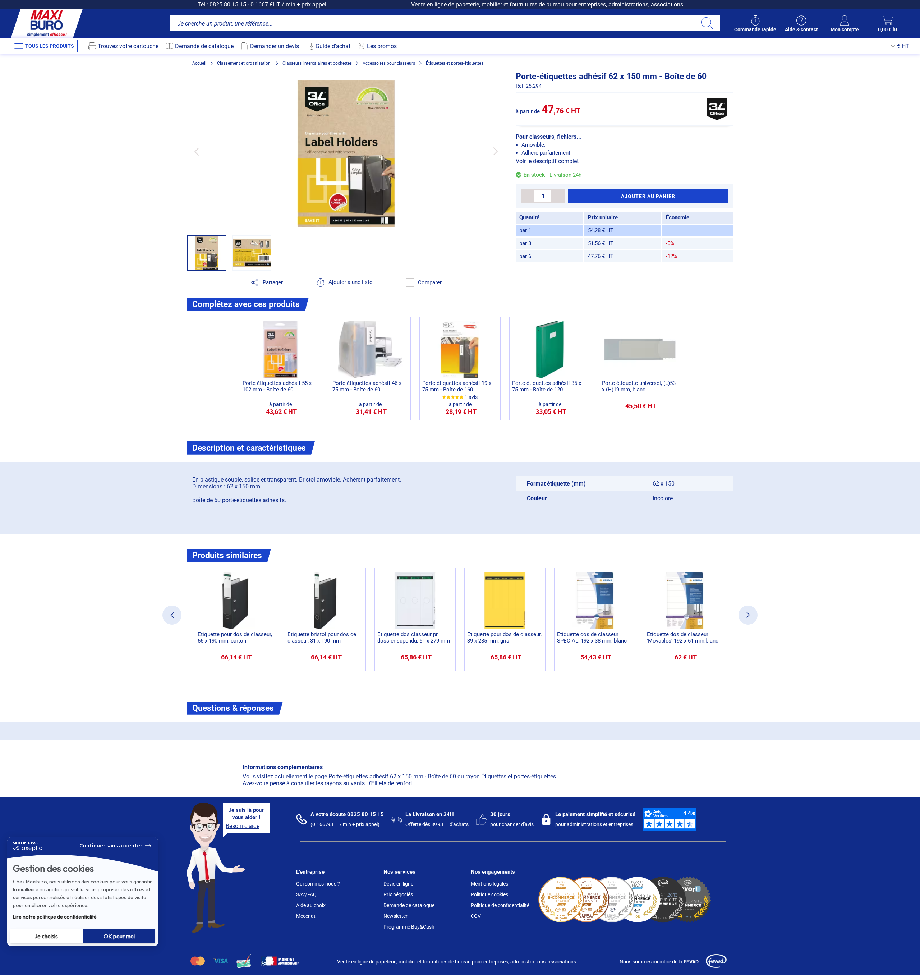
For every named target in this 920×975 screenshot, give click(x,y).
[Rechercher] (707, 23)
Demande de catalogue (408, 905)
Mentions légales (489, 884)
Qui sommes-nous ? (318, 884)
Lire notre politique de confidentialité (55, 917)
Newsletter (395, 916)
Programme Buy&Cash (408, 927)
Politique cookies (489, 894)
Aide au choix (311, 905)
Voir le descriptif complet (547, 161)
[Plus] (558, 196)
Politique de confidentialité (500, 905)
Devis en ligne (398, 884)
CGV (476, 916)
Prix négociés (398, 894)
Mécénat (306, 916)
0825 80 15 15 (228, 4)
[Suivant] (495, 151)
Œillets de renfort (390, 783)
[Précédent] (196, 151)
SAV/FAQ (306, 894)
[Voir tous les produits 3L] (717, 109)
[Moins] (527, 196)
